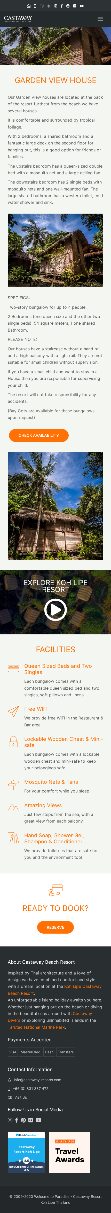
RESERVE (55, 927)
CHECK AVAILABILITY (39, 435)
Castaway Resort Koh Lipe (26, 1149)
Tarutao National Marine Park (36, 1027)
